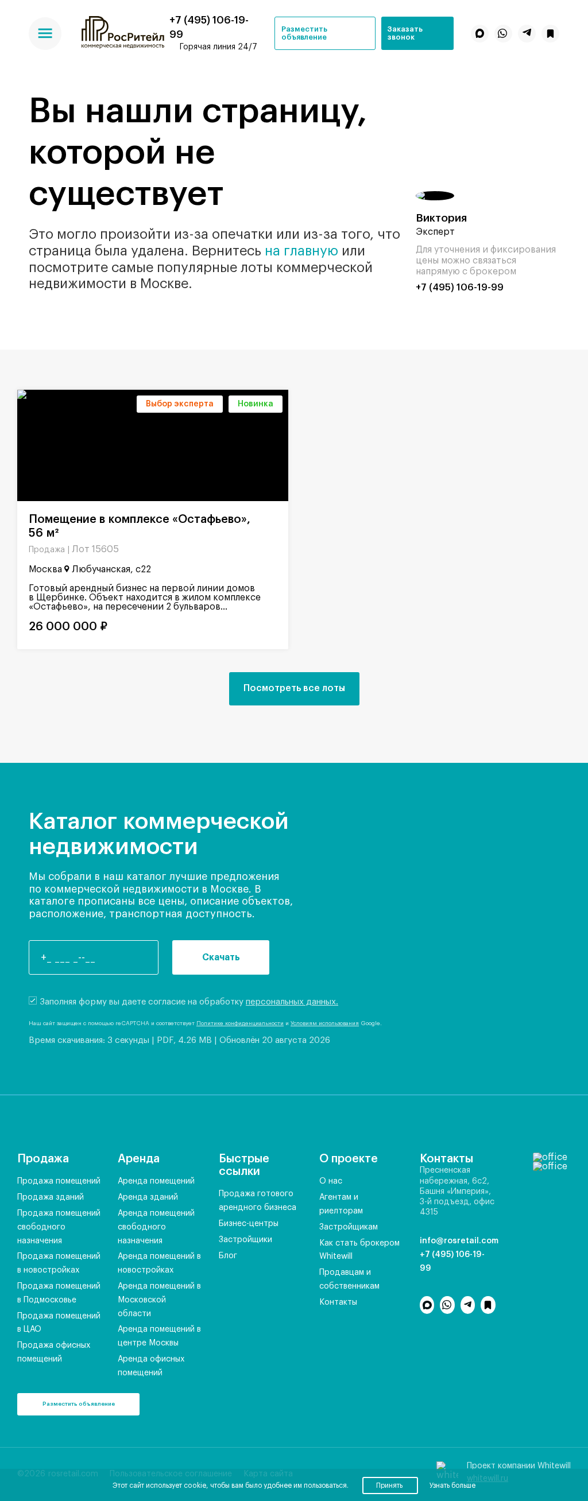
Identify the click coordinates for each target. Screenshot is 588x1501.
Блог (228, 1256)
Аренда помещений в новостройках (159, 1263)
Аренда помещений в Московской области (159, 1300)
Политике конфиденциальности (240, 1023)
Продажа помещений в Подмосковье (58, 1293)
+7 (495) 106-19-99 (460, 287)
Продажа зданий (50, 1197)
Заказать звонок (405, 33)
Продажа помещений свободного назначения (58, 1227)
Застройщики (245, 1240)
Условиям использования (325, 1023)
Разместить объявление (304, 33)
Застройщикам (348, 1227)
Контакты (338, 1302)
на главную (301, 251)
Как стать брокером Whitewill (359, 1250)
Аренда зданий (148, 1197)
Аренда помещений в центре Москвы (159, 1336)
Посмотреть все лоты (294, 688)
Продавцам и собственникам (349, 1279)
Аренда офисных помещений (151, 1366)
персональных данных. (292, 1002)
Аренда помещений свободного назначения (156, 1227)
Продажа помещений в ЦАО (58, 1323)
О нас (330, 1181)
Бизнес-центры (248, 1224)
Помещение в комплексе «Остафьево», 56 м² (139, 526)
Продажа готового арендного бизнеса (257, 1201)
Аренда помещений (156, 1181)
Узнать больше (452, 1485)
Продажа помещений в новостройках (58, 1263)
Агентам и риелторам (341, 1204)
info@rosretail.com (458, 1241)
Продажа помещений (58, 1181)
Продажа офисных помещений (53, 1352)
